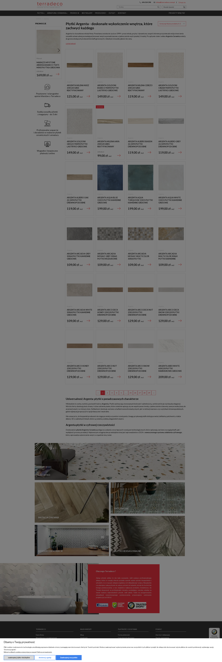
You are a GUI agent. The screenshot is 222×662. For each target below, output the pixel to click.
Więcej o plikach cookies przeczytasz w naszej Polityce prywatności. (28, 652)
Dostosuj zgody (45, 658)
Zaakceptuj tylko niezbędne (19, 658)
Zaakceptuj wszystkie (68, 658)
